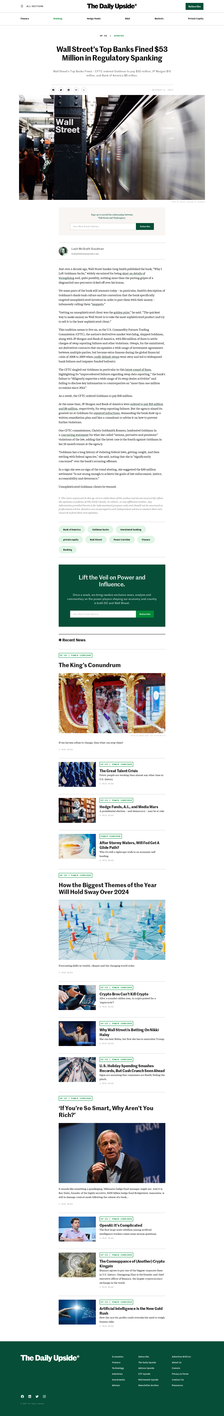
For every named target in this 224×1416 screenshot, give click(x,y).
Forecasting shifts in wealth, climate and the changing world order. (97, 965)
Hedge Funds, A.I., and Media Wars (129, 806)
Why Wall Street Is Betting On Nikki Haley (129, 1032)
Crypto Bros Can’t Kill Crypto (124, 993)
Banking (57, 18)
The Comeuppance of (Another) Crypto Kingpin (132, 1263)
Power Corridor (122, 539)
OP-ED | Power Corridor (75, 655)
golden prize (122, 312)
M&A (127, 18)
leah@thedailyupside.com (85, 253)
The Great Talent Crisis (119, 770)
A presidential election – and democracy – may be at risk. (132, 811)
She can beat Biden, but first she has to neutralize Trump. (132, 1039)
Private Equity (195, 18)
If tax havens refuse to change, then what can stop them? (91, 742)
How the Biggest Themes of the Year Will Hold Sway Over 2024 (108, 888)
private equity (70, 539)
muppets (97, 304)
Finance (25, 18)
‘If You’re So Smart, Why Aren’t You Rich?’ (106, 1111)
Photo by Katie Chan (140, 736)
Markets (159, 18)
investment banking (130, 529)
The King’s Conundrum (90, 664)
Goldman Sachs (100, 529)
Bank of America (72, 529)
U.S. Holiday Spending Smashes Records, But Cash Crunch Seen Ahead (132, 1068)
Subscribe (145, 226)
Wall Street (96, 539)
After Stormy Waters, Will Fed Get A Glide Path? (129, 845)
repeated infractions (107, 413)
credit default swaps (106, 357)
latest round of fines (138, 369)
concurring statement (75, 435)
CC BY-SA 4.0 (159, 736)
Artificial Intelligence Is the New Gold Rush (131, 1311)
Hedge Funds (94, 18)
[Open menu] (32, 6)
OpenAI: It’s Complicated (121, 1225)
